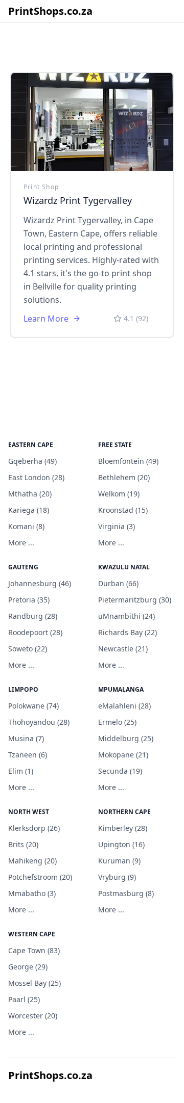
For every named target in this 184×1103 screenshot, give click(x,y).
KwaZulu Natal (124, 567)
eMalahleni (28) (124, 706)
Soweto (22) (27, 648)
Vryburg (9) (117, 877)
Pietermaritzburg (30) (134, 600)
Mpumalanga (121, 689)
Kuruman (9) (119, 860)
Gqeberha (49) (32, 461)
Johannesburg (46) (39, 583)
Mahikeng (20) (32, 860)
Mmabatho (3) (32, 893)
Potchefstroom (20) (40, 877)
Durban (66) (118, 583)
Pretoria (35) (29, 600)
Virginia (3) (116, 526)
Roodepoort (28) (35, 632)
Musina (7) (26, 738)
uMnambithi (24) (126, 616)
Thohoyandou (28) (39, 722)
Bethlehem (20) (124, 477)
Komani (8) (26, 526)
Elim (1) (20, 771)
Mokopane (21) (123, 754)
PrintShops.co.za (50, 11)
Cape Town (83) (34, 950)
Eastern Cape (30, 444)
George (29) (28, 966)
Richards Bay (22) (127, 632)
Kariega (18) (28, 510)
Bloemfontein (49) (128, 461)
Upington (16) (121, 844)
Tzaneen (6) (27, 754)
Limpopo (23, 689)
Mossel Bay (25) (34, 983)
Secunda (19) (120, 771)
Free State (115, 444)
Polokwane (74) (33, 706)
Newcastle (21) (123, 648)
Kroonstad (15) (123, 510)
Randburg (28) (32, 616)
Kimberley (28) (122, 828)
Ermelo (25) (117, 722)
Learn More (46, 318)
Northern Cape (124, 811)
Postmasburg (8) (126, 893)
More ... (21, 542)
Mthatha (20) (30, 493)
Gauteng (23, 567)
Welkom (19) (119, 493)
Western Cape (31, 934)
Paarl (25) (24, 999)
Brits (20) (23, 844)
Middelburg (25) (125, 738)
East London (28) (36, 477)
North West (28, 811)
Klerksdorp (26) (34, 828)
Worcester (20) (32, 1015)
